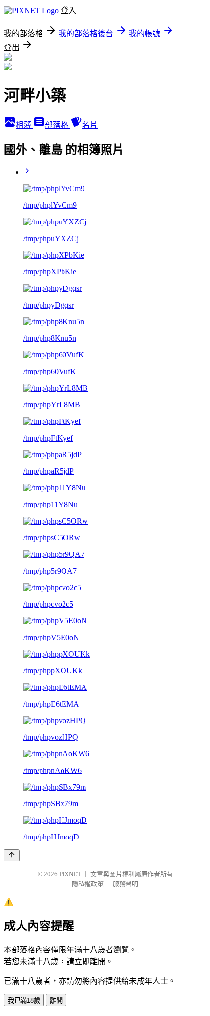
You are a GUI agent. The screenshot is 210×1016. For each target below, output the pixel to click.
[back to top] (12, 855)
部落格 (57, 125)
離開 (56, 1000)
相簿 (24, 125)
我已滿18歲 (24, 1000)
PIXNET (70, 874)
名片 (90, 125)
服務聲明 (125, 883)
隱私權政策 (88, 883)
